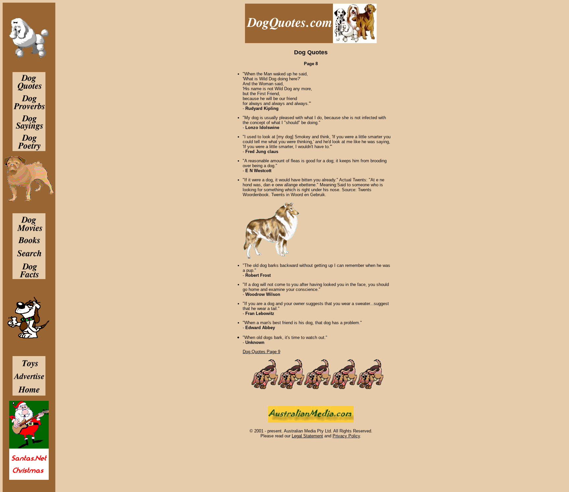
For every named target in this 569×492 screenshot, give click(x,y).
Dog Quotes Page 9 (261, 351)
